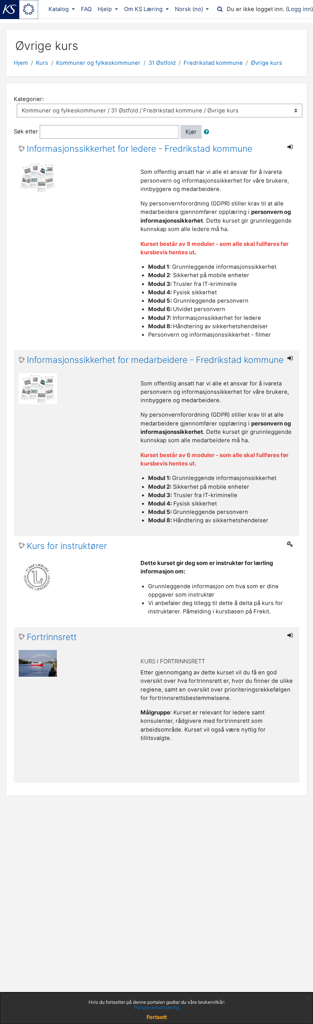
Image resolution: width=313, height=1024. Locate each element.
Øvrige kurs (266, 62)
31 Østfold (162, 62)
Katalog (59, 9)
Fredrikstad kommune (213, 62)
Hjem (21, 62)
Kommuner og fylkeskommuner (98, 62)
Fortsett (157, 1017)
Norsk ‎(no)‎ (190, 9)
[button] (208, 131)
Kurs (42, 62)
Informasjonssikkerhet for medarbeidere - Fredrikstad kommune (155, 360)
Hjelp (105, 9)
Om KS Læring (144, 9)
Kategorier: (29, 99)
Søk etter (26, 131)
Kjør (191, 131)
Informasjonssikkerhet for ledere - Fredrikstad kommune (139, 149)
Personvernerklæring (156, 1007)
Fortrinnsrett (52, 637)
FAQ (86, 9)
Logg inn (299, 9)
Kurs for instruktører (67, 546)
